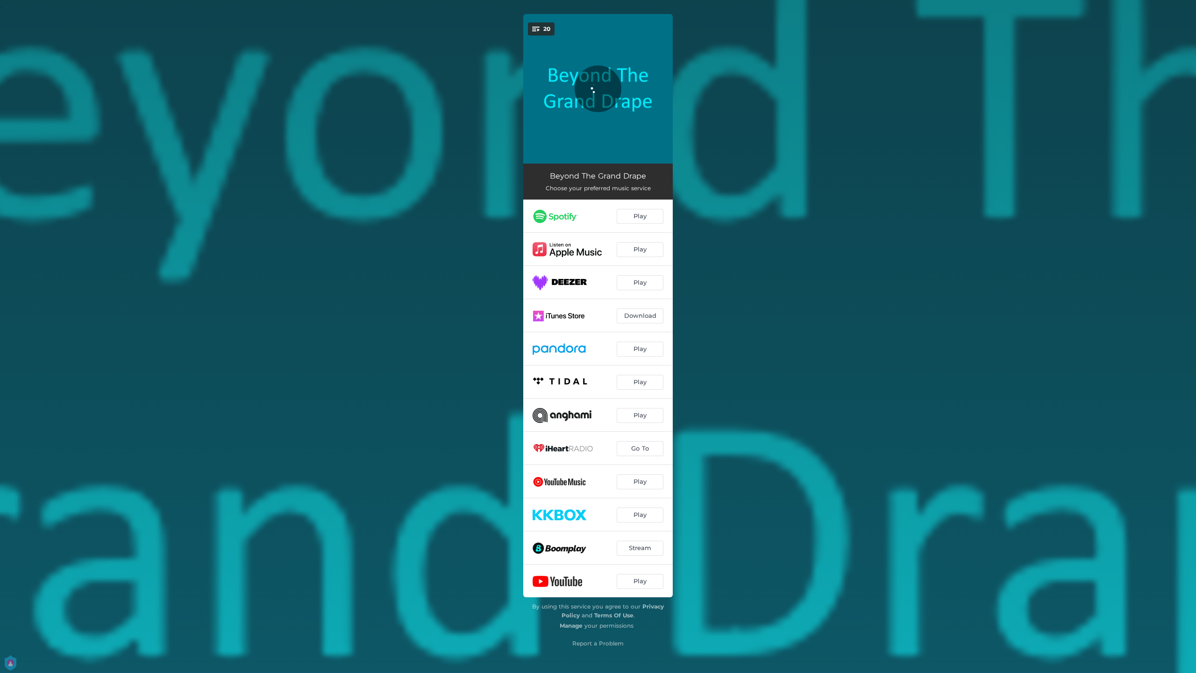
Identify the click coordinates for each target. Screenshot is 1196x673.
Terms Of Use (614, 615)
